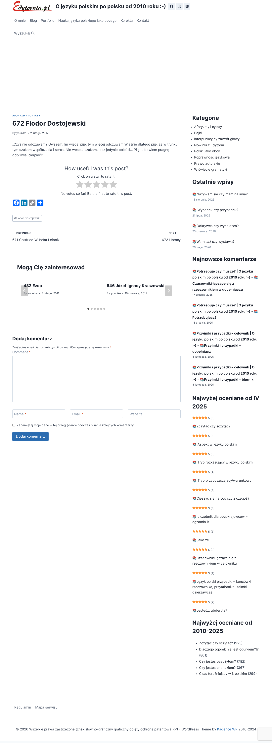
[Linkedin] (187, 6)
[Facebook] (171, 6)
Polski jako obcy (207, 151)
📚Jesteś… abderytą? (209, 610)
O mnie (20, 21)
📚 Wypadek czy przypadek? (215, 210)
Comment (21, 352)
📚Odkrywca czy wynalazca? (215, 226)
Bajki (198, 133)
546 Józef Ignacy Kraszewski (135, 285)
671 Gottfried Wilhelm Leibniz (36, 236)
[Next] (168, 290)
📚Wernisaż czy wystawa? (213, 242)
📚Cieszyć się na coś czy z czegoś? (220, 498)
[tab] (88, 309)
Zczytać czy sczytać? (216, 643)
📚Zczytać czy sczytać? (211, 426)
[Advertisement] (136, 68)
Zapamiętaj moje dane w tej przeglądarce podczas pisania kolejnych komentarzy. (75, 425)
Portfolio (47, 21)
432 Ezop (32, 285)
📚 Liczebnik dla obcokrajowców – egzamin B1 (220, 519)
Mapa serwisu (46, 707)
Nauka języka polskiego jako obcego (87, 21)
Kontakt (143, 21)
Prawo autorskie (207, 163)
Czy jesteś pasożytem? (217, 661)
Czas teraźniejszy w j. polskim (223, 674)
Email (77, 414)
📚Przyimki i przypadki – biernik (226, 380)
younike (21, 133)
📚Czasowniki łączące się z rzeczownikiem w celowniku (214, 560)
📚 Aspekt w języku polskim (214, 444)
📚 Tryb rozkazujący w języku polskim (222, 462)
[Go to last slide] (24, 290)
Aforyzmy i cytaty (26, 115)
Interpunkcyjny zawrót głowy (217, 139)
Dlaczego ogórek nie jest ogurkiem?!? (229, 649)
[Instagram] (179, 6)
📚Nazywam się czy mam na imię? (220, 194)
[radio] (79, 185)
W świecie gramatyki (210, 169)
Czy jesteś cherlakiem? (218, 668)
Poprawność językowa (212, 157)
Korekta (127, 21)
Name (20, 414)
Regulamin (22, 707)
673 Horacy (171, 236)
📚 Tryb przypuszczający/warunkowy (221, 480)
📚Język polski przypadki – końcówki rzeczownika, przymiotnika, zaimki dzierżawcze (221, 587)
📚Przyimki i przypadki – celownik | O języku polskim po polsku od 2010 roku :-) (224, 339)
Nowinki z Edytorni (209, 145)
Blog (33, 21)
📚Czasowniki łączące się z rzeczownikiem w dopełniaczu (225, 283)
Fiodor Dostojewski (27, 218)
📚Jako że (200, 540)
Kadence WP (227, 729)
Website (136, 414)
